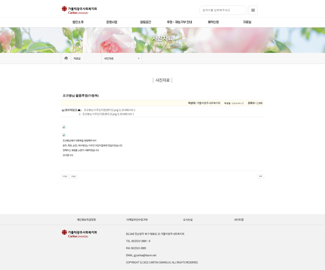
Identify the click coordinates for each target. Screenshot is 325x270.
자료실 (247, 22)
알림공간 (145, 22)
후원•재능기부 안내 (179, 22)
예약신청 (213, 22)
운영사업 (111, 22)
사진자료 (175, 45)
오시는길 (188, 219)
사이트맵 (238, 219)
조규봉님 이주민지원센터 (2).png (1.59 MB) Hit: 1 (108, 114)
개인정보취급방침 (86, 219)
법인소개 (77, 22)
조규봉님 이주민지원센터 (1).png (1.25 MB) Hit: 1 (109, 110)
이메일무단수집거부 (137, 219)
